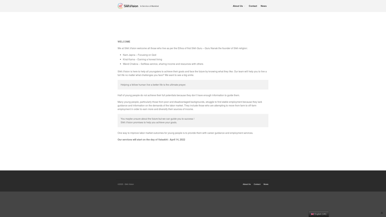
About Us (238, 6)
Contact (253, 6)
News (264, 6)
